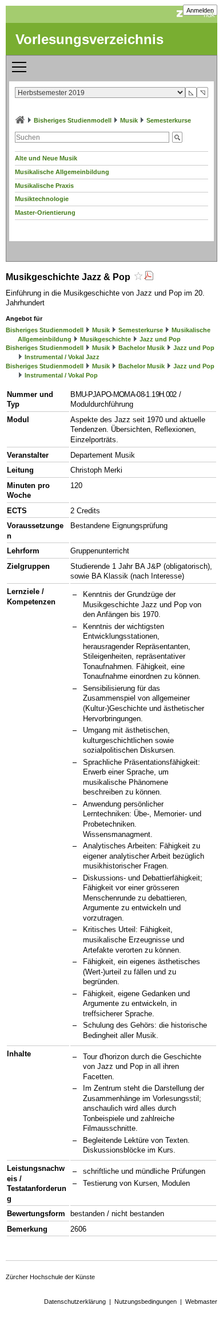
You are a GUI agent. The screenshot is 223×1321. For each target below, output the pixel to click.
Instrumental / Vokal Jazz (62, 356)
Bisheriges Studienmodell (73, 120)
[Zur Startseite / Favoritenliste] (20, 120)
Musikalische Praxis (44, 185)
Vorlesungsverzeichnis (89, 39)
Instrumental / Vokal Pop (61, 375)
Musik (129, 120)
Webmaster (201, 1301)
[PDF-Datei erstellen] (148, 277)
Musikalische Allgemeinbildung (62, 171)
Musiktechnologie (42, 198)
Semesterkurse (168, 120)
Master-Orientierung (45, 212)
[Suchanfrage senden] (177, 137)
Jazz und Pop (160, 339)
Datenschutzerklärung (75, 1301)
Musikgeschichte (105, 339)
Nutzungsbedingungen (145, 1301)
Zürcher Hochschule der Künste (50, 1276)
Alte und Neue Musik (46, 158)
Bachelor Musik (141, 347)
